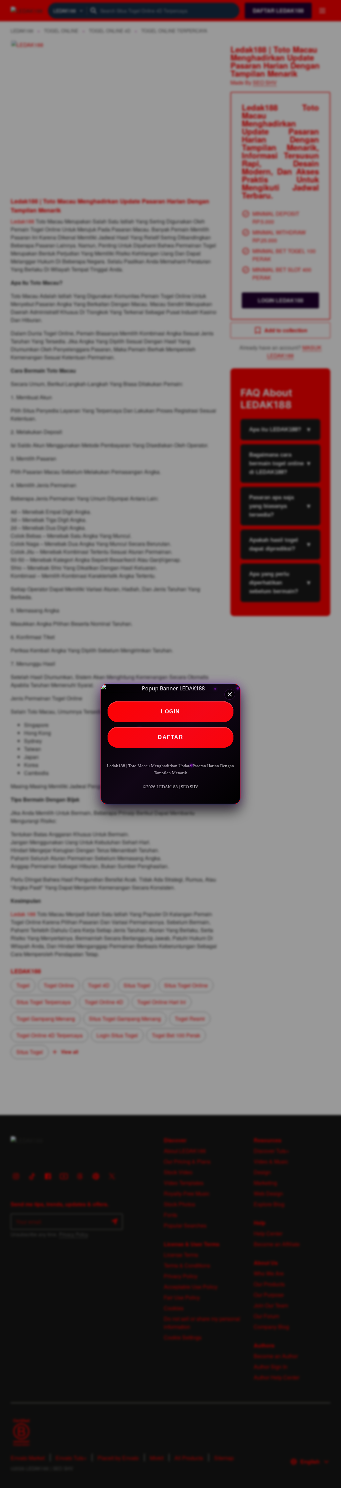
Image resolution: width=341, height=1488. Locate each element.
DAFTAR (170, 737)
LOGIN (170, 711)
